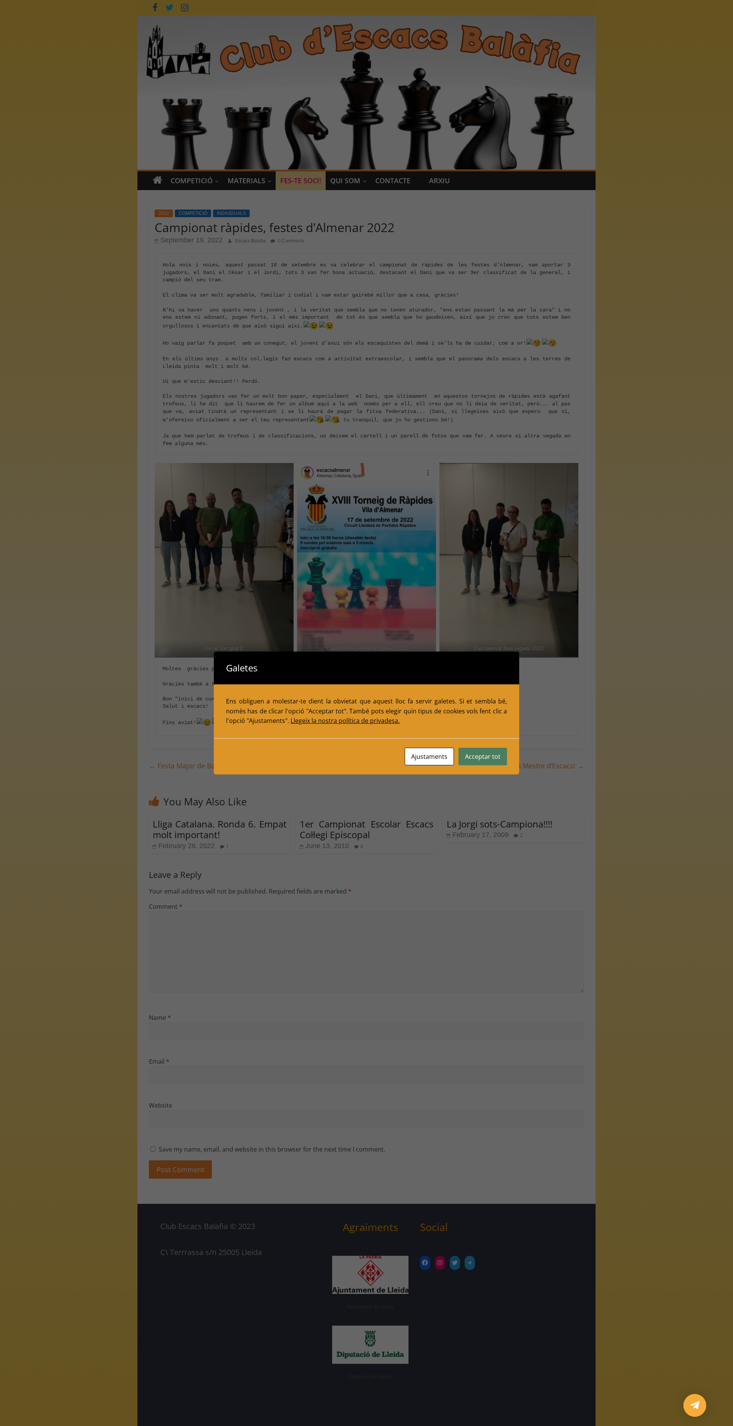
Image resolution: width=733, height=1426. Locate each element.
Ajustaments (429, 756)
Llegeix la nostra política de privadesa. (345, 720)
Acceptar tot (483, 756)
